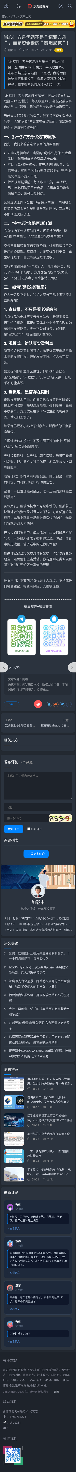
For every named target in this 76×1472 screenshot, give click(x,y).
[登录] (61, 6)
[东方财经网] (38, 9)
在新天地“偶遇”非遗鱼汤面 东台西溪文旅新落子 (39, 1025)
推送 (59, 50)
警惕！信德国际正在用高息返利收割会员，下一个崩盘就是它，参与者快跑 (39, 956)
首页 (5, 16)
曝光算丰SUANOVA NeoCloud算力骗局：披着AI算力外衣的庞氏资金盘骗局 (40, 1053)
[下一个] (72, 667)
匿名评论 (36, 829)
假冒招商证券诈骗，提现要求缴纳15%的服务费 (39, 997)
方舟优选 (24, 95)
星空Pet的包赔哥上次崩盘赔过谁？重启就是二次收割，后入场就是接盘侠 (40, 969)
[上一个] (4, 667)
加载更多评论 (36, 854)
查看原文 (15, 1228)
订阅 (56, 1392)
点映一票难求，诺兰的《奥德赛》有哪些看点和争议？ (39, 1011)
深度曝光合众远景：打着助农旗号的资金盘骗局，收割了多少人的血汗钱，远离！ (39, 983)
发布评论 (13, 829)
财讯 (14, 16)
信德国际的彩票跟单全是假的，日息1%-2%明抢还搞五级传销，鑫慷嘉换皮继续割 (39, 1039)
